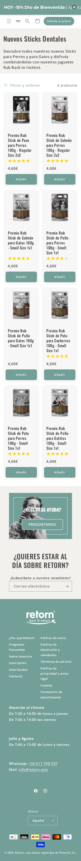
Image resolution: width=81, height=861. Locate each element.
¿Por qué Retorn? (22, 638)
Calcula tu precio (59, 21)
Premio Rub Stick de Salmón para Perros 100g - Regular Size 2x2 (59, 145)
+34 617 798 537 (43, 763)
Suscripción (18, 663)
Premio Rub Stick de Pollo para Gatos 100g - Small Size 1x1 (21, 338)
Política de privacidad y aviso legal (54, 673)
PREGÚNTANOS (42, 524)
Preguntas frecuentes (17, 647)
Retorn (19, 852)
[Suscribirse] (67, 586)
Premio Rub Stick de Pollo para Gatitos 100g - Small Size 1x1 (57, 438)
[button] (9, 21)
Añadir (21, 179)
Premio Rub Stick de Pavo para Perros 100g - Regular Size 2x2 (20, 145)
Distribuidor (18, 670)
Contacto (16, 676)
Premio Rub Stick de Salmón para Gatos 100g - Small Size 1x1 (21, 240)
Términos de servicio (56, 662)
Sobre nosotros (20, 656)
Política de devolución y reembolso (50, 649)
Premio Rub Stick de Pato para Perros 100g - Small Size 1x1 (18, 438)
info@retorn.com (33, 769)
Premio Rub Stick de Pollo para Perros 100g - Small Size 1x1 (57, 242)
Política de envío (53, 638)
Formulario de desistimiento (51, 694)
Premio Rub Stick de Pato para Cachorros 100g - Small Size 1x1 (58, 340)
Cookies (46, 685)
